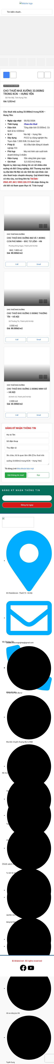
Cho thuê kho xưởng (11, 86)
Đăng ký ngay (27, 505)
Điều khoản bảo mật (25, 469)
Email (39, 264)
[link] (27, 213)
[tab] (6, 75)
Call (16, 264)
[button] (41, 75)
